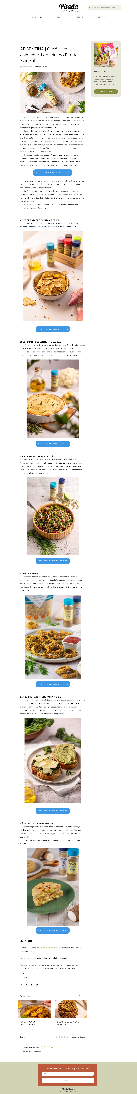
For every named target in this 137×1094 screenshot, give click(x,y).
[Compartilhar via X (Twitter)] (26, 985)
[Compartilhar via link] (37, 985)
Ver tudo (82, 996)
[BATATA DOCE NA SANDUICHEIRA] (34, 1009)
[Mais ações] (84, 42)
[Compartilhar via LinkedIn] (32, 985)
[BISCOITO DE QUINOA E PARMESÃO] (71, 1009)
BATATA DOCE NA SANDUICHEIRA (29, 1023)
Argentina (25, 977)
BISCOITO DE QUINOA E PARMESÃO (68, 1023)
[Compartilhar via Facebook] (21, 985)
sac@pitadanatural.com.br (68, 1091)
